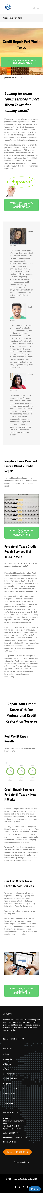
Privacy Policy (10, 1094)
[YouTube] (27, 1187)
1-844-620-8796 (13, 1133)
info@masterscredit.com (17, 1137)
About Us (8, 1059)
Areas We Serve (11, 1079)
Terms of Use (10, 1098)
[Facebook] (15, 1187)
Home (7, 1054)
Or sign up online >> (21, 1162)
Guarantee (9, 1103)
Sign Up (8, 1084)
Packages (8, 1069)
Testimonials (10, 1074)
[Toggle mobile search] (34, 8)
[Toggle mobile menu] (38, 8)
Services (8, 1064)
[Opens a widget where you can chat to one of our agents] (35, 1189)
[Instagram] (23, 1187)
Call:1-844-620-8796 (17, 1152)
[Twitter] (19, 1187)
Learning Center (11, 1089)
